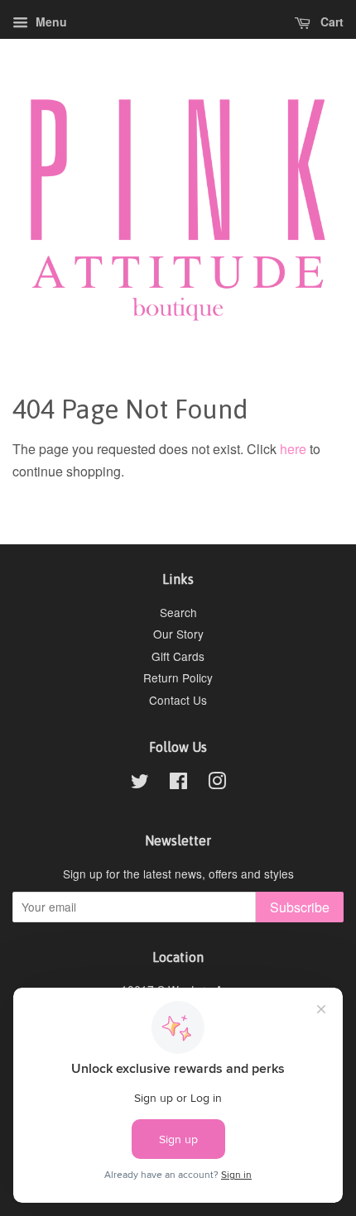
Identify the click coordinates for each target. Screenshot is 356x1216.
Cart (330, 21)
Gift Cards (178, 656)
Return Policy (178, 677)
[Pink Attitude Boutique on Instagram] (217, 783)
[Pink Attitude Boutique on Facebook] (178, 783)
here (293, 448)
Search (178, 612)
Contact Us (178, 700)
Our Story (178, 633)
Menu (49, 21)
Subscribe (300, 907)
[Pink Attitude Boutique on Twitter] (140, 783)
